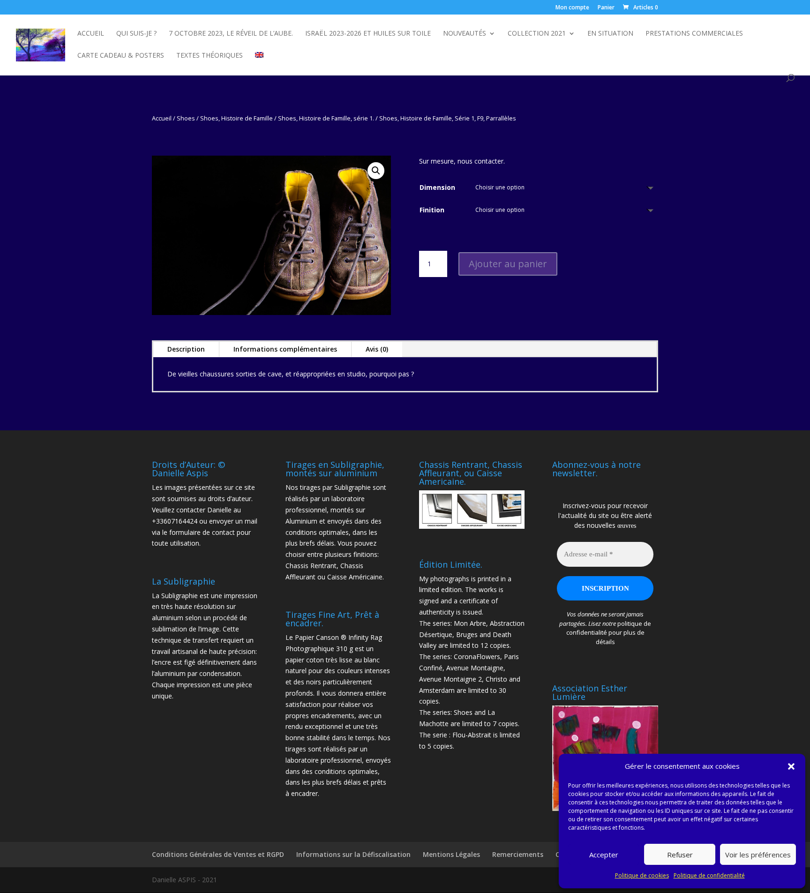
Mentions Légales (451, 854)
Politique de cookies (642, 875)
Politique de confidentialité (709, 875)
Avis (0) (377, 349)
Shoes (186, 118)
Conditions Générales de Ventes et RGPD (218, 854)
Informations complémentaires (285, 349)
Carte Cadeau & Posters (120, 56)
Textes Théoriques (209, 56)
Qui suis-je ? (136, 34)
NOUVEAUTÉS (464, 34)
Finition (432, 209)
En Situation (610, 34)
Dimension (437, 187)
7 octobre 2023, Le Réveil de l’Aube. (231, 34)
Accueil (90, 34)
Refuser (680, 854)
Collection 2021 (537, 34)
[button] (791, 766)
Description (186, 349)
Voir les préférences (758, 854)
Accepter (603, 854)
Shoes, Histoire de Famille (236, 118)
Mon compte (572, 8)
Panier (606, 8)
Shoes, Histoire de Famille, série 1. (326, 118)
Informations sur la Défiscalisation (353, 854)
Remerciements (517, 854)
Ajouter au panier (508, 263)
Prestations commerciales (694, 34)
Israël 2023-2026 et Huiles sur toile (368, 34)
